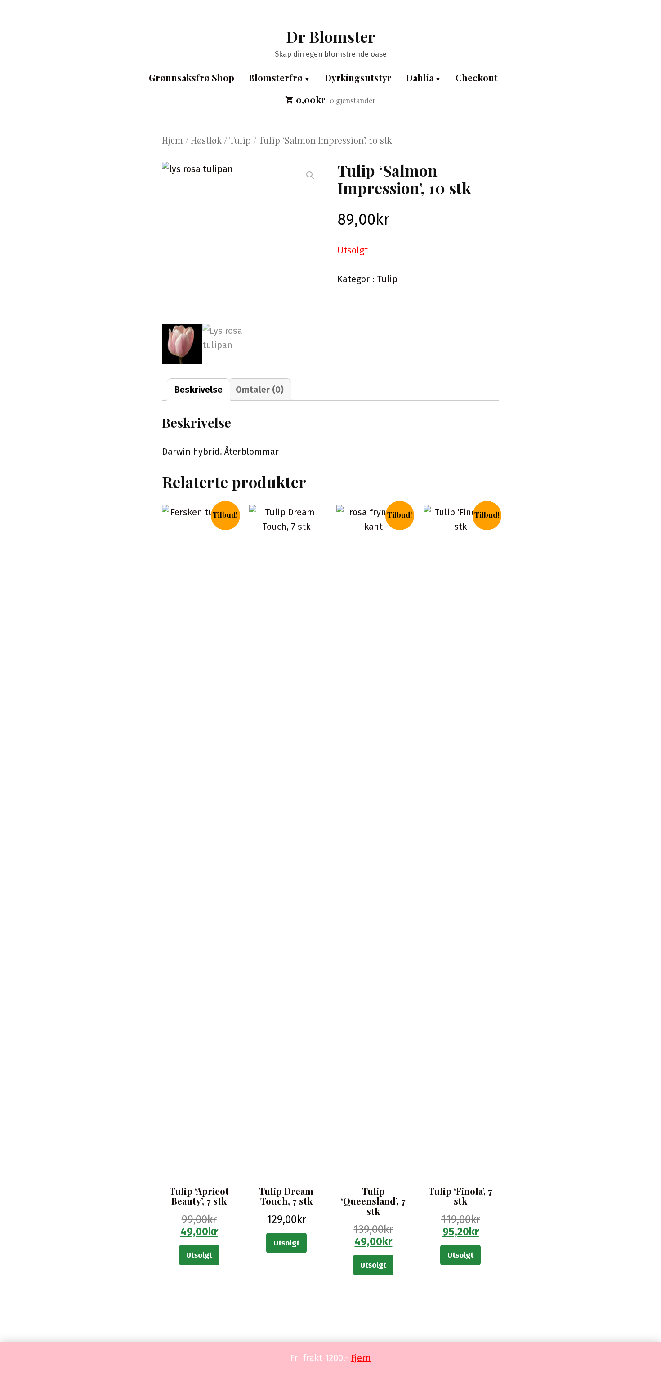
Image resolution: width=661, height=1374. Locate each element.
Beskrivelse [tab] (198, 389)
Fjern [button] (361, 1357)
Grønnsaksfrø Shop (191, 77)
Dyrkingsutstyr (358, 77)
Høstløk (206, 140)
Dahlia (419, 77)
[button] (310, 175)
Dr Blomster (330, 36)
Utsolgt (199, 1254)
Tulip (240, 140)
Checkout (477, 77)
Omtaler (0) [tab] (260, 389)
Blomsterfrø (276, 77)
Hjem (172, 140)
